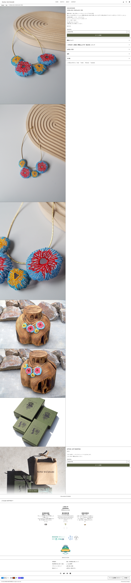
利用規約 (54, 561)
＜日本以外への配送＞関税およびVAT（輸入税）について (81, 44)
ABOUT (67, 2)
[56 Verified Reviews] (65, 555)
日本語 (125, 577)
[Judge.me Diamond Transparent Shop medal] (70, 538)
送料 (68, 54)
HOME (56, 2)
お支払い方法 (70, 49)
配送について (70, 40)
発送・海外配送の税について (72, 561)
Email (78, 62)
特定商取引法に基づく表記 (58, 563)
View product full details (65, 496)
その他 (68, 58)
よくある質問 (69, 563)
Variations (69, 29)
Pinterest (87, 62)
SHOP (61, 2)
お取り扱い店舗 (69, 566)
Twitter (82, 62)
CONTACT (73, 2)
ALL (6, 5)
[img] (65, 508)
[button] (33, 490)
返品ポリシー (55, 568)
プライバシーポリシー (57, 566)
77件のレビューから (65, 510)
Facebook (93, 62)
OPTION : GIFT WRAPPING (74, 449)
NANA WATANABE (71, 8)
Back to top (65, 557)
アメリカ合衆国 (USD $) (114, 577)
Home (2, 5)
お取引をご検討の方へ (71, 568)
